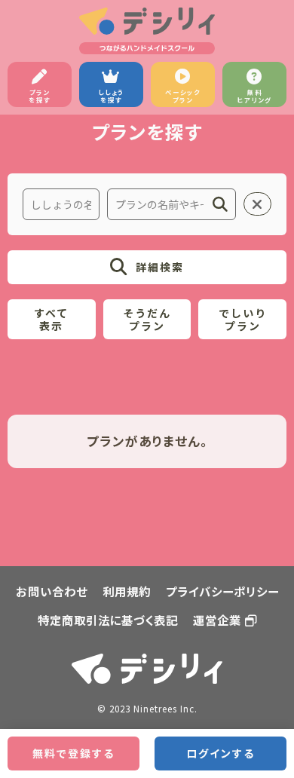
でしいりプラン (243, 319)
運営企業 (217, 619)
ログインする (220, 753)
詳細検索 (160, 266)
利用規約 (127, 591)
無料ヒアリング (254, 95)
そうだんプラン (147, 319)
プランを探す (40, 95)
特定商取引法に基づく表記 (108, 619)
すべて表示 (51, 319)
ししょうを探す (111, 95)
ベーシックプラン (183, 95)
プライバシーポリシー (222, 591)
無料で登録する (73, 753)
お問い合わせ (51, 591)
